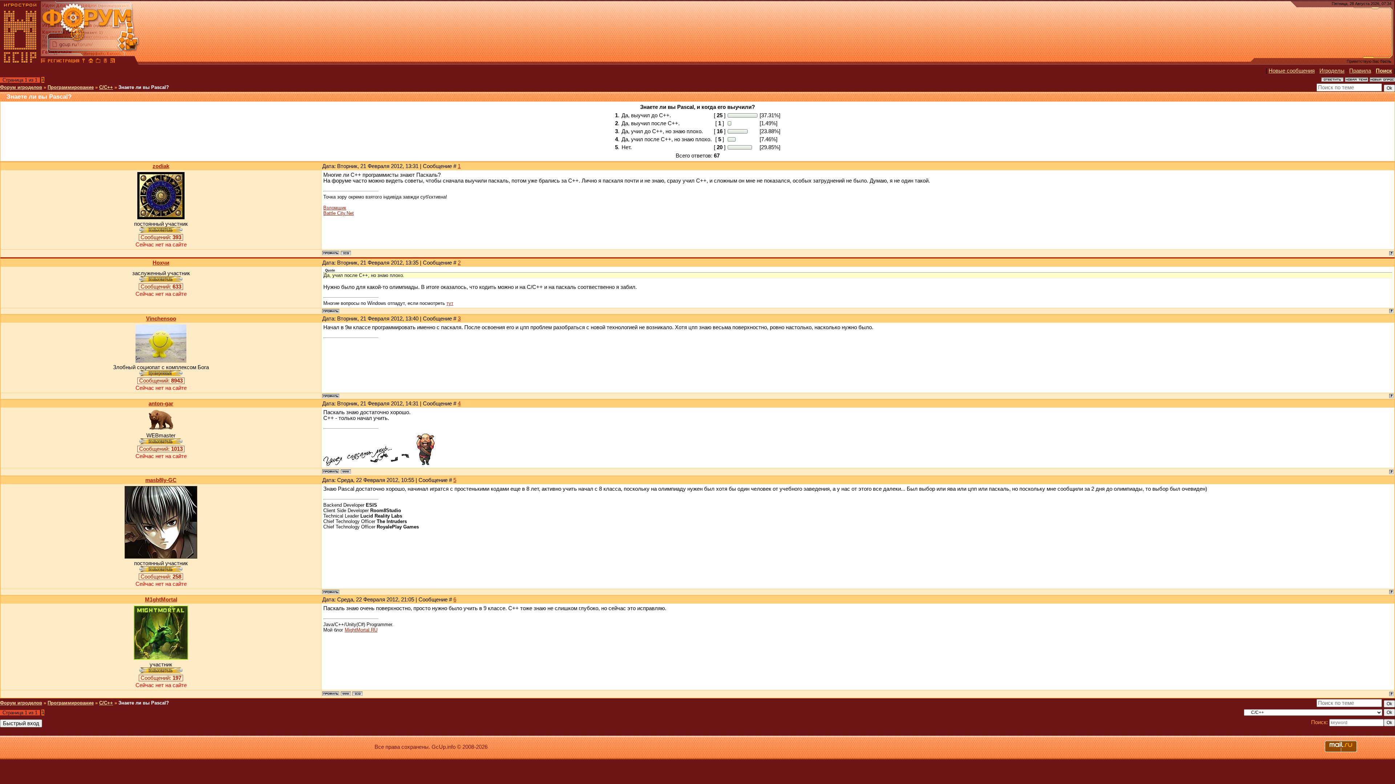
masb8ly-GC (161, 480)
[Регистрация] (63, 62)
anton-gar (161, 404)
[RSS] (112, 62)
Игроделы (1332, 71)
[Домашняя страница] (346, 471)
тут (449, 303)
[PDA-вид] (105, 62)
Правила (1360, 71)
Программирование (71, 87)
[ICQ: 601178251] (346, 253)
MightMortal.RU (361, 630)
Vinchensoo (161, 319)
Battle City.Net (338, 213)
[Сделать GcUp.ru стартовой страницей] (90, 62)
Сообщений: (161, 237)
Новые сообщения (1292, 71)
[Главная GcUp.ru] (20, 62)
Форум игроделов (21, 87)
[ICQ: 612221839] (357, 693)
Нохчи (161, 263)
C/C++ (106, 87)
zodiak (161, 166)
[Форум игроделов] (43, 62)
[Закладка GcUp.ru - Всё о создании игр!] (98, 62)
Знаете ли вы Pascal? (143, 87)
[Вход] (83, 62)
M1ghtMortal (161, 600)
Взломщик (334, 208)
